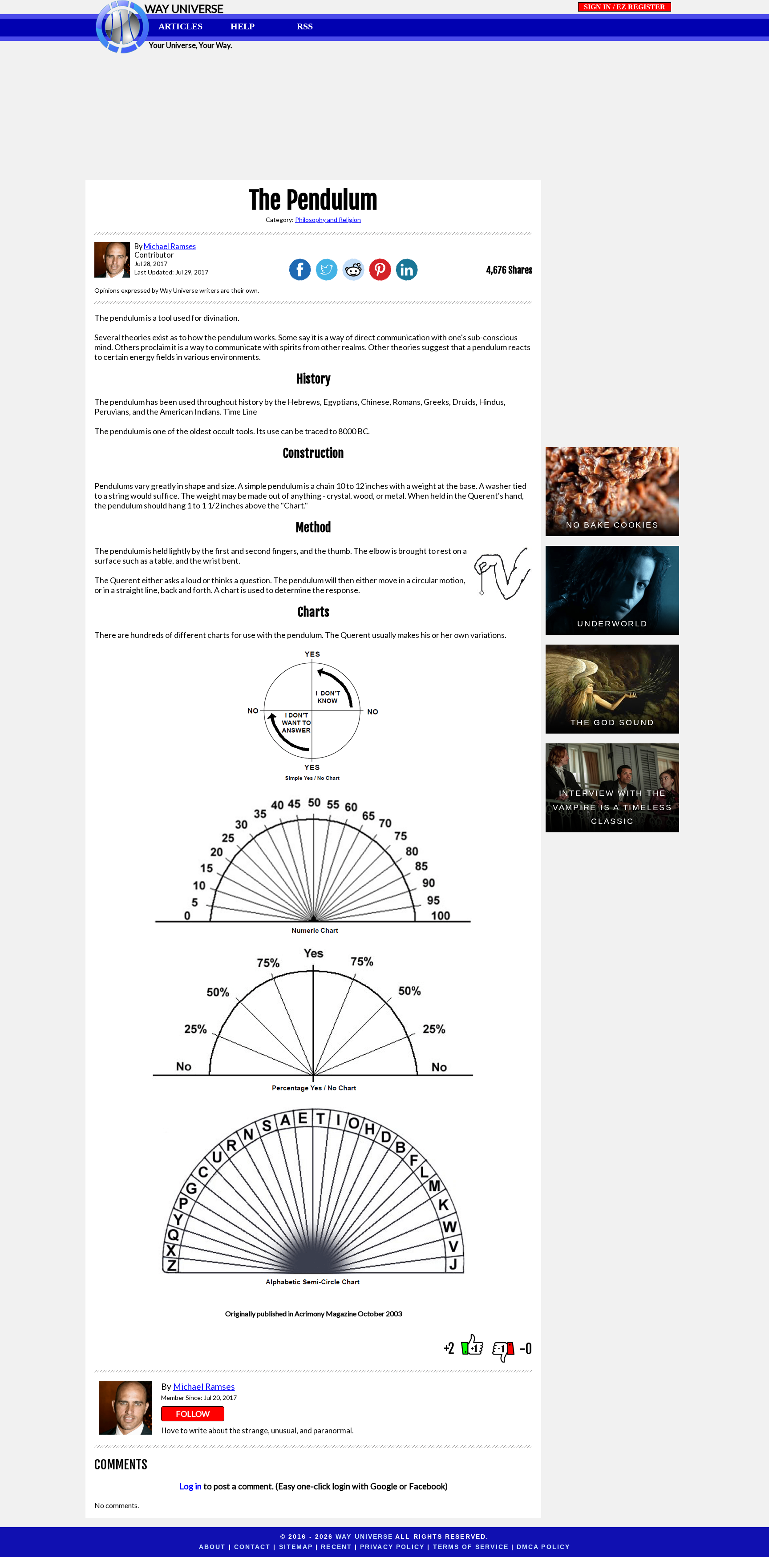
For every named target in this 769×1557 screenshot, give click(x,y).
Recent (336, 1546)
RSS (305, 26)
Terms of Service (471, 1546)
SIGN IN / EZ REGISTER (625, 7)
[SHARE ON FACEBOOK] (300, 277)
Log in (190, 1486)
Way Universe (364, 1536)
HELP (243, 26)
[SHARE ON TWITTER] (326, 277)
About (212, 1546)
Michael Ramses (204, 1386)
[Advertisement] (384, 116)
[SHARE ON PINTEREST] (380, 277)
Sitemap (296, 1546)
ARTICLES (180, 26)
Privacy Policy (392, 1546)
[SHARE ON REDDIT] (353, 277)
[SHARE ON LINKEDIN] (406, 277)
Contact (252, 1546)
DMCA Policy (543, 1546)
